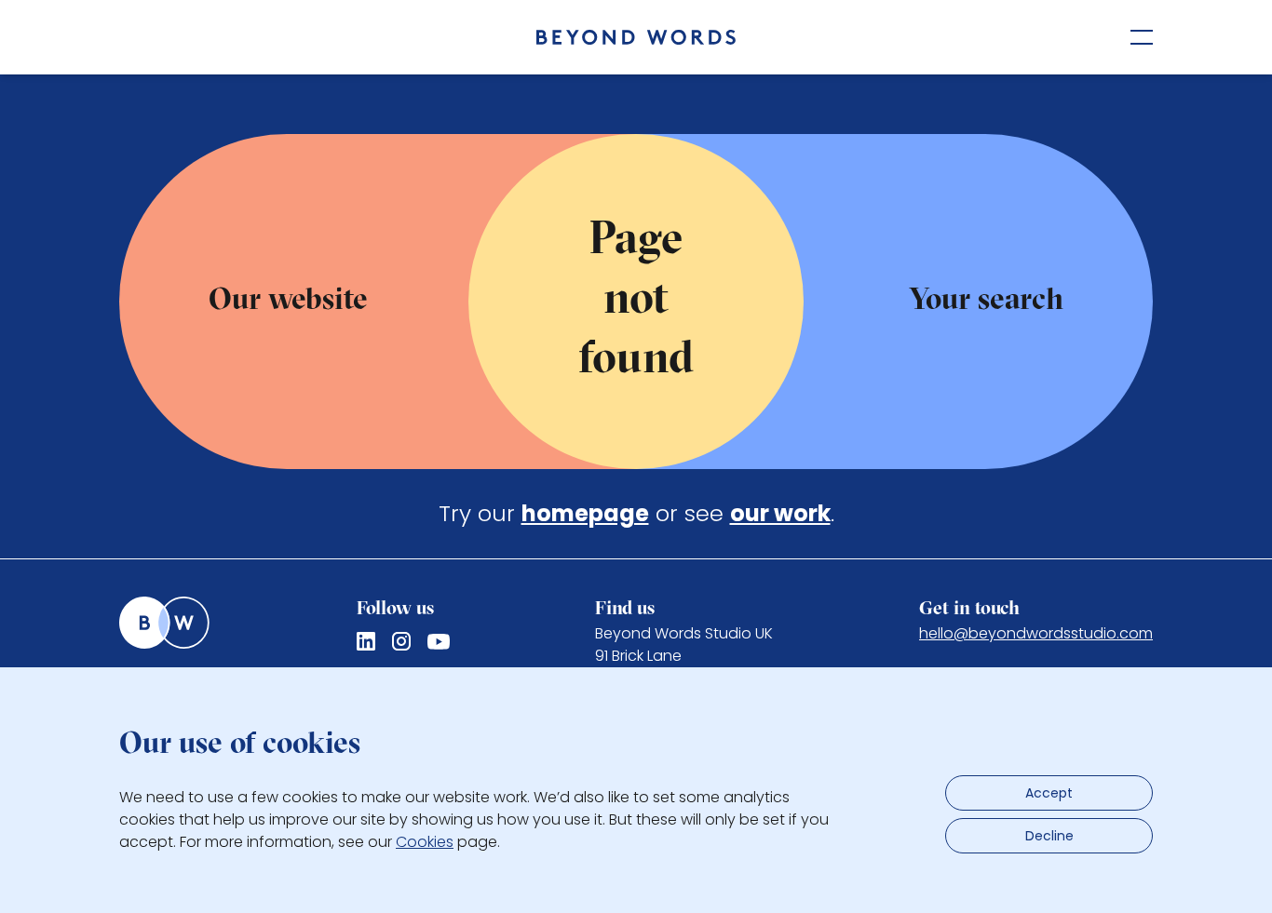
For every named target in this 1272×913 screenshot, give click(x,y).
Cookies (424, 842)
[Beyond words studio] (636, 37)
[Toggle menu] (1141, 37)
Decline (1049, 835)
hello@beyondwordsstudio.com (1036, 633)
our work (780, 513)
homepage (585, 513)
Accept (1049, 793)
